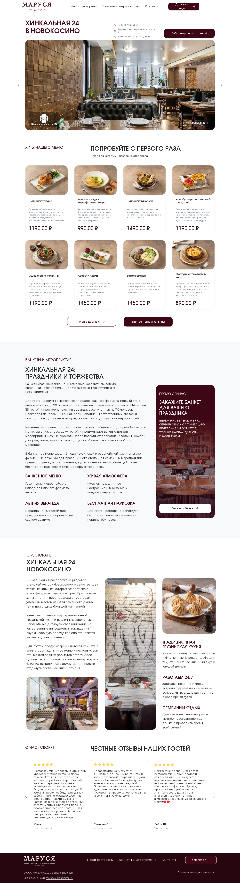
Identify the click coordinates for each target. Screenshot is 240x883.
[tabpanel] (120, 796)
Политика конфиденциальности (197, 872)
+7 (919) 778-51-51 (128, 24)
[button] (189, 33)
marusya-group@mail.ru (59, 877)
